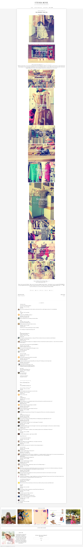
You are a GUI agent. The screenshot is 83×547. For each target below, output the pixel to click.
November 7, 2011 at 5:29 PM (24, 442)
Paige (21, 491)
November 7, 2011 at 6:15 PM (24, 448)
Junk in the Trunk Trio (23, 407)
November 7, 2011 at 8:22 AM (24, 339)
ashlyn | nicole (22, 340)
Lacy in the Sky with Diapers (24, 322)
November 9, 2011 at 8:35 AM (24, 501)
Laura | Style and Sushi (23, 363)
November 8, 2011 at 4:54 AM (24, 486)
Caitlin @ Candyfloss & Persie (24, 346)
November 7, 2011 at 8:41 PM (24, 465)
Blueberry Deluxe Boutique (46, 64)
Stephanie (21, 399)
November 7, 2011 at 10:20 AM (24, 362)
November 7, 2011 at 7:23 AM (24, 321)
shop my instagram (38, 7)
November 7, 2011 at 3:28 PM (24, 431)
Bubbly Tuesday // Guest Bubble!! (24, 524)
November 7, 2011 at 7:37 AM (24, 335)
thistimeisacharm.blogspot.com (24, 333)
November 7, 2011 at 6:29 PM (24, 451)
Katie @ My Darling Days (24, 417)
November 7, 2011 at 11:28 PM (24, 473)
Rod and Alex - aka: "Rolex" (24, 452)
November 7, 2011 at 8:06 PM (24, 462)
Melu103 (21, 371)
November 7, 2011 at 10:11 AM (24, 358)
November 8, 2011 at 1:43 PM (24, 497)
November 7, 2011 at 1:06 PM (24, 409)
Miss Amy (21, 424)
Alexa (21, 459)
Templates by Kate (12, 546)
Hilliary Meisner (22, 403)
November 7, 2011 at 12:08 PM (24, 402)
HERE (61, 285)
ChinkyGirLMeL (22, 463)
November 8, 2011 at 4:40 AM (24, 480)
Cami (21, 432)
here (48, 281)
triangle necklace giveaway (24, 334)
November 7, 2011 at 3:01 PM (24, 427)
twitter (37, 290)
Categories (45, 7)
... (20, 313)
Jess (20, 487)
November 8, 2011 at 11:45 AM (24, 494)
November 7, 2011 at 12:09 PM (24, 406)
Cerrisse (21, 336)
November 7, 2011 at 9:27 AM (24, 345)
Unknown (21, 355)
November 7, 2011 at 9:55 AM (24, 354)
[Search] (41, 540)
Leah (21, 307)
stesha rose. (41, 2)
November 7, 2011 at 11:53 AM (24, 398)
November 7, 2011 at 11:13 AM (24, 388)
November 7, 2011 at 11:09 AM (24, 370)
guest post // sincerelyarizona (72, 524)
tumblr (47, 290)
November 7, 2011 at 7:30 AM (24, 325)
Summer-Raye (22, 481)
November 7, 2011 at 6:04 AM (24, 312)
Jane (20, 466)
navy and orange (22, 350)
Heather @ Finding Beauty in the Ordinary (26, 495)
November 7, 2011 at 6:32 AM (24, 316)
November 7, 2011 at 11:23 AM (24, 392)
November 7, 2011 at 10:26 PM (24, 470)
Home (32, 7)
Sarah (21, 410)
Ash (20, 389)
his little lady (22, 428)
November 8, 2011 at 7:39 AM (24, 490)
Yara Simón (22, 498)
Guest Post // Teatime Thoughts (8, 524)
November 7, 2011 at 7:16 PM (24, 458)
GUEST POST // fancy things (55, 524)
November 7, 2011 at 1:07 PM (24, 416)
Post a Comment (20, 502)
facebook (32, 290)
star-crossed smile (22, 447)
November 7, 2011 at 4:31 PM (24, 439)
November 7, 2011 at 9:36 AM (24, 349)
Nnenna (21, 443)
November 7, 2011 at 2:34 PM (24, 419)
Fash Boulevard (22, 474)
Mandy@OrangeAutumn (23, 420)
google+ (51, 290)
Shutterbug (21, 449)
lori (20, 440)
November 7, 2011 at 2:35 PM (24, 423)
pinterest (42, 290)
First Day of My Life (27, 437)
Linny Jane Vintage (23, 359)
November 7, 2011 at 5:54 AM (24, 306)
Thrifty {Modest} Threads (24, 471)
